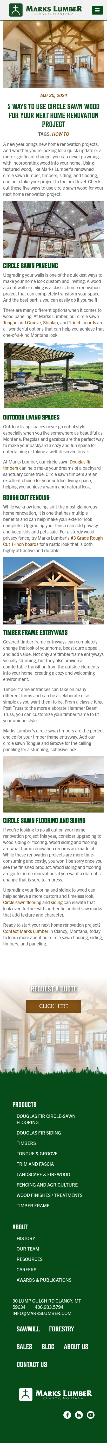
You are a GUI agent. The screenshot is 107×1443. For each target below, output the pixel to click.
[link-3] (91, 1415)
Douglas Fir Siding (39, 1133)
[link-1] (67, 1415)
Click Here (53, 1006)
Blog (48, 1346)
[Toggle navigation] (97, 10)
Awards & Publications (44, 1280)
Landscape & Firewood (43, 1174)
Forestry (61, 1328)
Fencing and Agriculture (47, 1185)
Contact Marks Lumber (25, 931)
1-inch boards (82, 322)
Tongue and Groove (22, 322)
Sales (24, 1346)
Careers (26, 1269)
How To (60, 134)
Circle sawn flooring (22, 902)
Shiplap (50, 322)
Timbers (26, 1143)
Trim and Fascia (35, 1164)
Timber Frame (33, 1205)
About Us (76, 1346)
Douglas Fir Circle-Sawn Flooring (46, 1119)
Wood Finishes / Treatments (50, 1195)
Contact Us (32, 1364)
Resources (30, 1259)
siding (57, 902)
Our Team (28, 1249)
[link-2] (79, 1415)
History (26, 1238)
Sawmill (28, 1328)
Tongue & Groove (37, 1153)
